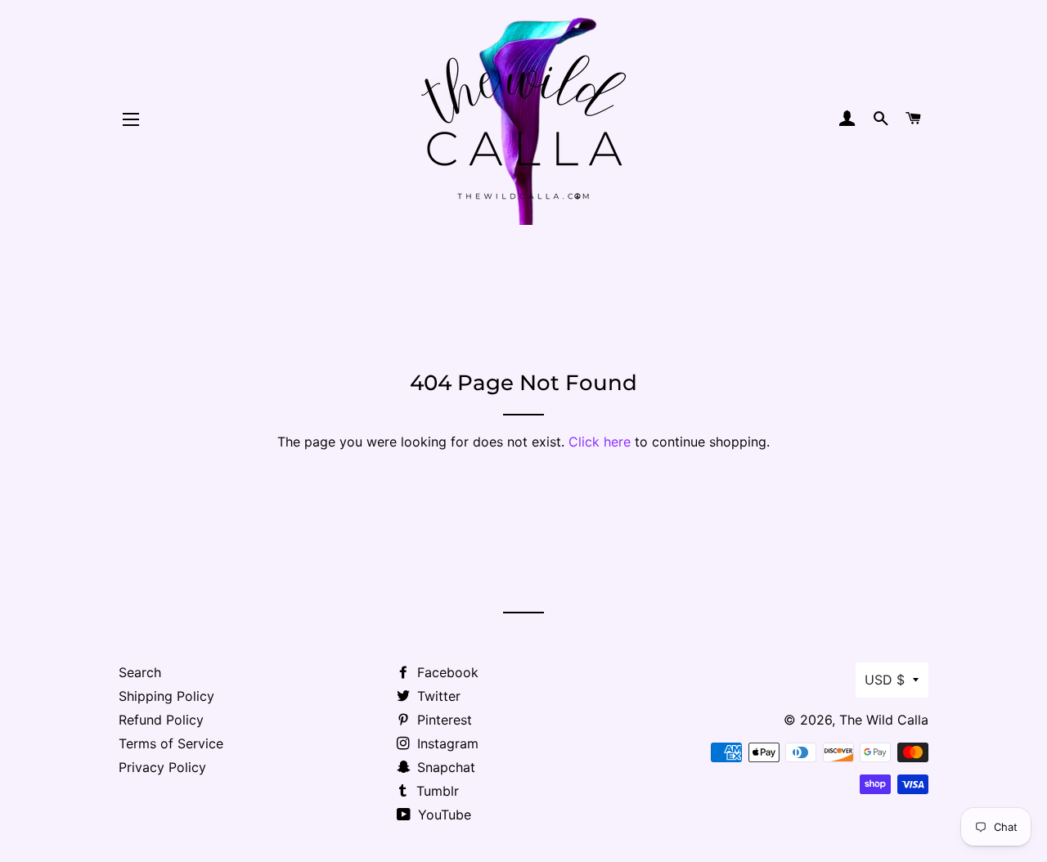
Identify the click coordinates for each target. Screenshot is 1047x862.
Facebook (446, 672)
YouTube (442, 814)
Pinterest (442, 720)
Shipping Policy (166, 696)
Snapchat (444, 767)
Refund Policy (161, 720)
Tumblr (435, 791)
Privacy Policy (162, 767)
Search (140, 672)
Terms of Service (171, 743)
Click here (599, 441)
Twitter (437, 696)
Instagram (446, 743)
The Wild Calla (883, 720)
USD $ (885, 679)
